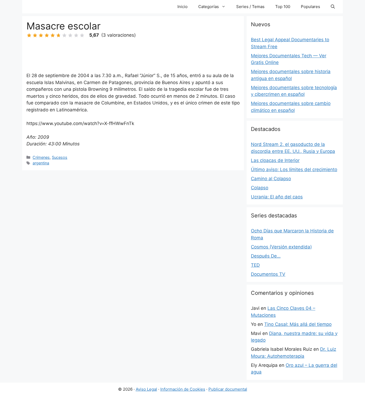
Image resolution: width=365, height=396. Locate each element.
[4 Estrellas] (46, 35)
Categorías (208, 6)
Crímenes (41, 157)
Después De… (266, 256)
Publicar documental (227, 389)
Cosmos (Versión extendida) (281, 247)
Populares (310, 6)
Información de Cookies (182, 389)
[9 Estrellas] (76, 35)
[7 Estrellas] (64, 35)
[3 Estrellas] (41, 35)
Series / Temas (250, 6)
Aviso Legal (146, 389)
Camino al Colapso (271, 178)
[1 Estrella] (29, 35)
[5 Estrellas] (52, 35)
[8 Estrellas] (70, 35)
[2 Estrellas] (35, 35)
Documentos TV (268, 274)
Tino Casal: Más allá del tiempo (298, 324)
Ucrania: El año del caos (277, 196)
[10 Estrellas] (82, 35)
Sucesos (59, 157)
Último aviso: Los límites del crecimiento (294, 169)
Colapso (259, 187)
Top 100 (282, 6)
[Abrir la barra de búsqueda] (332, 7)
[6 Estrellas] (58, 35)
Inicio (182, 6)
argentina (41, 163)
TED (255, 265)
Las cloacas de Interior (275, 160)
